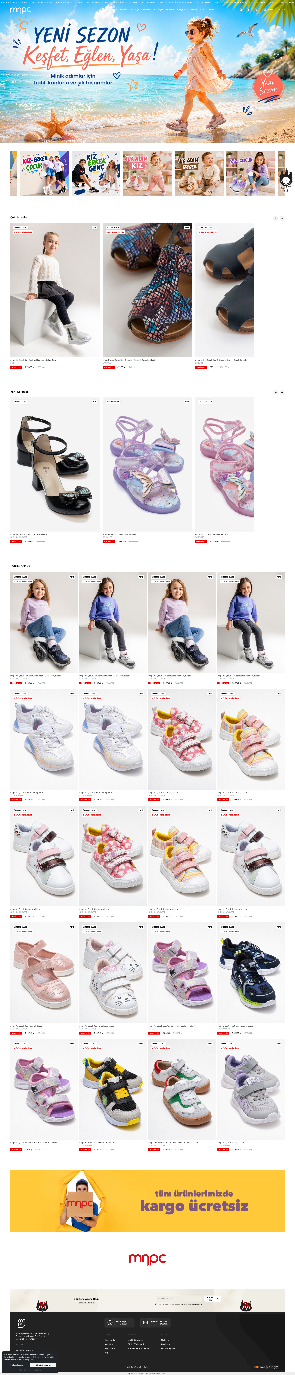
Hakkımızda (110, 1340)
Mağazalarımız (111, 1348)
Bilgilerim (165, 1340)
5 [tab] (150, 138)
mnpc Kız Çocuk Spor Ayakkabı (230, 1143)
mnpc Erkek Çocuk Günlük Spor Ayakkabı (235, 1026)
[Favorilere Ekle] (95, 352)
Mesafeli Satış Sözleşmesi (139, 1348)
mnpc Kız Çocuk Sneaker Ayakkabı (163, 793)
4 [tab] (148, 138)
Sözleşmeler (132, 1335)
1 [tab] (142, 138)
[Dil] (249, 9)
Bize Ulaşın (109, 1344)
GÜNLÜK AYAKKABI (18, 679)
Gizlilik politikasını (163, 1304)
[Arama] (241, 9)
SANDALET (14, 363)
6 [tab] (152, 138)
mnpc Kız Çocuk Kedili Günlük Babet (26, 1026)
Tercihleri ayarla (16, 1365)
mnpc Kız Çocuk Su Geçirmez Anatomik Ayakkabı (169, 676)
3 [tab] (146, 138)
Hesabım (164, 1335)
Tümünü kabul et (43, 1365)
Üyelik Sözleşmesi (135, 1340)
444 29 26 (20, 1344)
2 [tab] (144, 138)
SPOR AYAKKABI (17, 795)
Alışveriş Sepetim (168, 1348)
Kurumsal (108, 1335)
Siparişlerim (166, 1344)
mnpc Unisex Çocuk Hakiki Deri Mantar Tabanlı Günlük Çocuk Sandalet (41, 360)
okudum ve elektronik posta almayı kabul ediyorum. (180, 1304)
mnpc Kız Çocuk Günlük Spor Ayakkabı (27, 793)
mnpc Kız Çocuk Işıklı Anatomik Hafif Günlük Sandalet (171, 1026)
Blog (106, 1352)
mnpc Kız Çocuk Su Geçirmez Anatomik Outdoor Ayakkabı (35, 676)
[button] (212, 1299)
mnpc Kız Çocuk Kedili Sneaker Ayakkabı (96, 1026)
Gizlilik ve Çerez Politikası (31, 1370)
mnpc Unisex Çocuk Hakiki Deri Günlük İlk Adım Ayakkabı (173, 1143)
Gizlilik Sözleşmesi (136, 1344)
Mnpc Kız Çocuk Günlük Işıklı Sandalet (26, 534)
